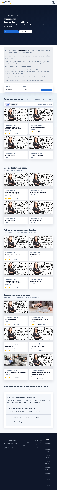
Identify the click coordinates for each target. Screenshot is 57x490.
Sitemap (24, 447)
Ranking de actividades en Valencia (48, 473)
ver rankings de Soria (40, 63)
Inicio (5, 15)
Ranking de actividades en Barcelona (48, 449)
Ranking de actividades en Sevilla (48, 467)
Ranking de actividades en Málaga (48, 485)
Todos (7, 104)
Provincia (25, 86)
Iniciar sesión (37, 447)
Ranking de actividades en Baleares (48, 455)
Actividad (7, 86)
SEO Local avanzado (26, 31)
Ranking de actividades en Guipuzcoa (48, 461)
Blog (24, 445)
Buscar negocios (47, 90)
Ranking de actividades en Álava (48, 479)
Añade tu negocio (38, 440)
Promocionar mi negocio (11, 31)
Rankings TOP (14, 104)
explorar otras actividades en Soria (26, 63)
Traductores (11, 15)
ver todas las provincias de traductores (36, 61)
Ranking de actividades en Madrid (48, 443)
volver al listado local (26, 80)
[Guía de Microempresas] (8, 2)
